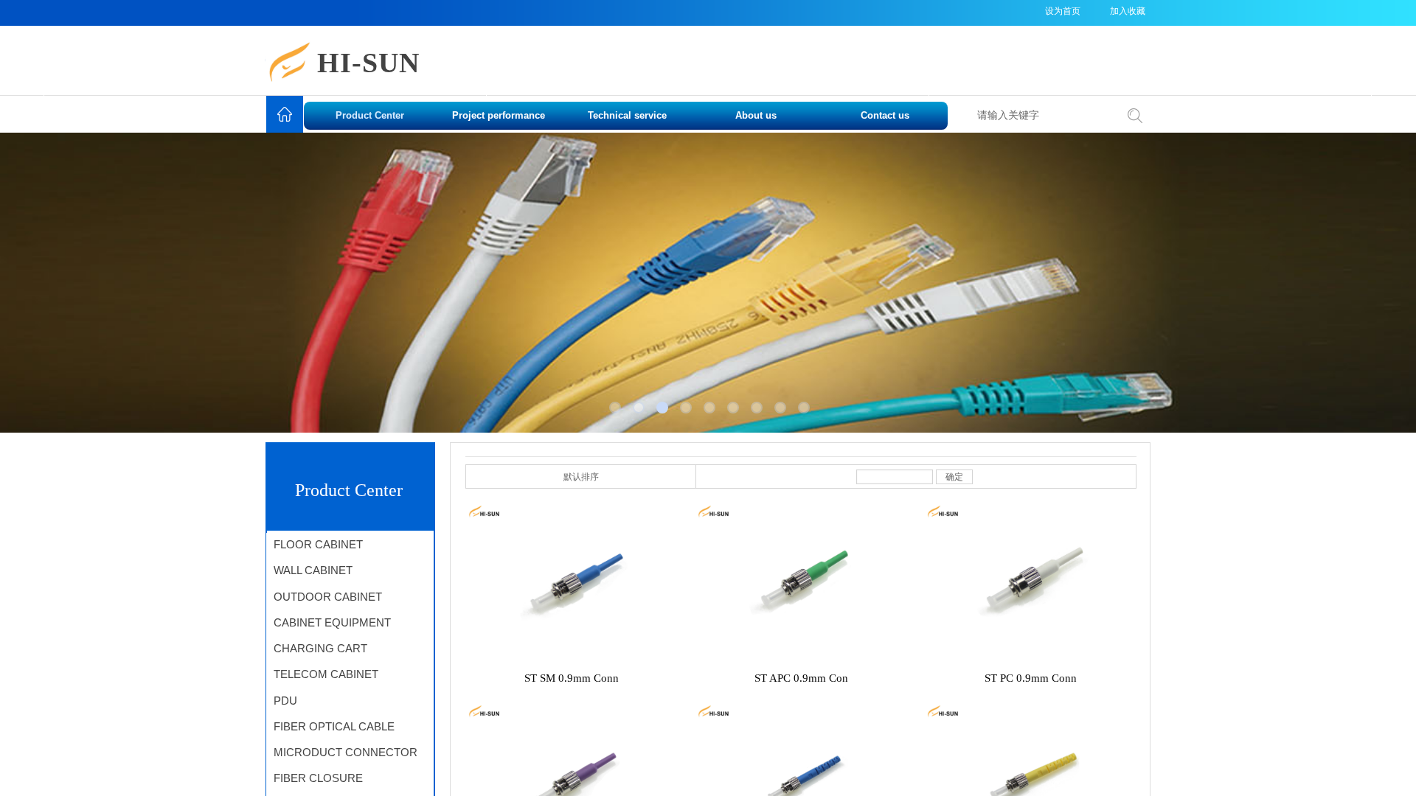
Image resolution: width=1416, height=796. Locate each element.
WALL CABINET (313, 570)
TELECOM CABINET (326, 674)
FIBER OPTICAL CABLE (334, 726)
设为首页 (1062, 11)
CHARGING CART (320, 648)
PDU (285, 700)
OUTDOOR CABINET (328, 596)
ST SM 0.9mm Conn (571, 678)
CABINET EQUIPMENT (332, 622)
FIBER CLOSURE (318, 778)
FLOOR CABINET (318, 544)
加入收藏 (1127, 11)
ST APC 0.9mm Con (801, 678)
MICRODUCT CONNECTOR (345, 752)
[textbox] (1043, 116)
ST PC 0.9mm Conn (1031, 678)
